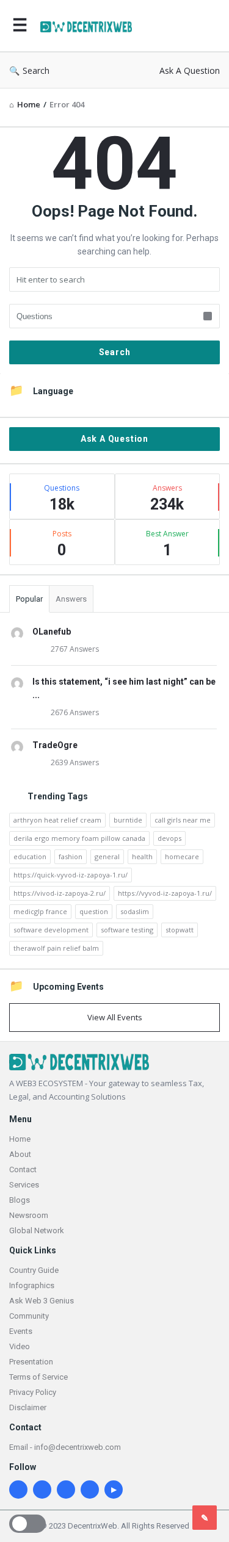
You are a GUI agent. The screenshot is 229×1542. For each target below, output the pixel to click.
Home (20, 1139)
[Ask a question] (204, 1517)
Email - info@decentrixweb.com (65, 1447)
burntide (128, 819)
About (20, 1154)
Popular (29, 598)
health (142, 856)
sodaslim (134, 911)
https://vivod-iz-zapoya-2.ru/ (59, 893)
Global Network (36, 1230)
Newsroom (28, 1215)
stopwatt (179, 929)
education (29, 856)
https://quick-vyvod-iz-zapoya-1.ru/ (70, 874)
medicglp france (40, 911)
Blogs (19, 1200)
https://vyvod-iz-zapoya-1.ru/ (165, 893)
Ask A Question (189, 70)
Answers (71, 598)
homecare (182, 856)
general (107, 856)
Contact (23, 1169)
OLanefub (51, 631)
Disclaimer (27, 1407)
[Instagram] (42, 1489)
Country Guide (34, 1270)
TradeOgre (55, 745)
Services (24, 1184)
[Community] (89, 26)
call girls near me (182, 819)
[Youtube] (113, 1489)
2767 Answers (75, 649)
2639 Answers (75, 762)
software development (51, 929)
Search (36, 70)
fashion (70, 856)
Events (20, 1331)
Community (29, 1315)
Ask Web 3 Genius (41, 1300)
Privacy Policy (32, 1392)
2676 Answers (75, 712)
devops (169, 838)
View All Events (114, 1017)
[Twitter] (66, 1489)
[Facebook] (90, 1489)
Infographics (31, 1285)
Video (19, 1346)
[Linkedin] (18, 1489)
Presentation (31, 1361)
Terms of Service (38, 1377)
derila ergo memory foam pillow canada (79, 838)
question (93, 911)
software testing (127, 929)
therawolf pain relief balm (56, 948)
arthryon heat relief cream (57, 819)
